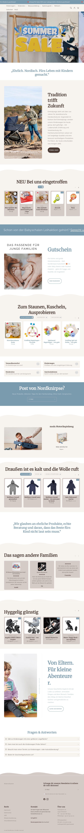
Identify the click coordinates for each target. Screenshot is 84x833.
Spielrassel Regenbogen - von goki (52, 341)
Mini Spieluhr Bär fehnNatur (11, 208)
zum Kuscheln (56, 317)
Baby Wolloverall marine (71, 498)
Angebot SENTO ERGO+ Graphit (13, 638)
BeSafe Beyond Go (42, 572)
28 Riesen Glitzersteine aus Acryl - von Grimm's (16, 572)
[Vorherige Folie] (75, 187)
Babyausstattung (33, 6)
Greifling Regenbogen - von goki (32, 341)
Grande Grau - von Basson (32, 638)
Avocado (57, 208)
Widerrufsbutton (9, 783)
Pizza (73, 208)
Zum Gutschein (55, 281)
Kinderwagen (10, 6)
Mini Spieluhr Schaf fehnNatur (42, 208)
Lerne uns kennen (56, 709)
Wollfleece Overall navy (32, 497)
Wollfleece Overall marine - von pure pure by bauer (52, 499)
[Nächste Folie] (78, 187)
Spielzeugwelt (46, 6)
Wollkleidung (26, 474)
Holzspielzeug (42, 317)
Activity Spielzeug (27, 317)
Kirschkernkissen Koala (13, 341)
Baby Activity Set (61, 447)
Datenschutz (7, 812)
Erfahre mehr (53, 150)
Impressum (7, 810)
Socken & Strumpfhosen (53, 474)
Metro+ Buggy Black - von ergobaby (71, 638)
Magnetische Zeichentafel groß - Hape (26, 209)
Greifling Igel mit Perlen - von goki (71, 341)
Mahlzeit (57, 6)
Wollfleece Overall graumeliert (13, 498)
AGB (5, 815)
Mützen (38, 474)
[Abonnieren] (55, 399)
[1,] (19, 444)
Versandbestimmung (10, 820)
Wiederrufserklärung (10, 818)
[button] (71, 8)
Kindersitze (21, 6)
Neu (41, 186)
